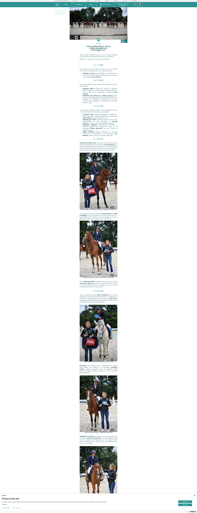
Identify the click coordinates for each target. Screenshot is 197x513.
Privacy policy (15, 507)
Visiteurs (66, 4)
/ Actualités (60, 10)
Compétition (78, 4)
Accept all (185, 501)
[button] (66, 4)
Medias (91, 4)
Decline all (185, 504)
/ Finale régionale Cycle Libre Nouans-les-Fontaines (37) (60, 12)
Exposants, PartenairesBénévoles (123, 5)
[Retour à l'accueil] (57, 4)
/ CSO (64, 10)
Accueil (56, 10)
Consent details (6, 507)
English (4, 495)
